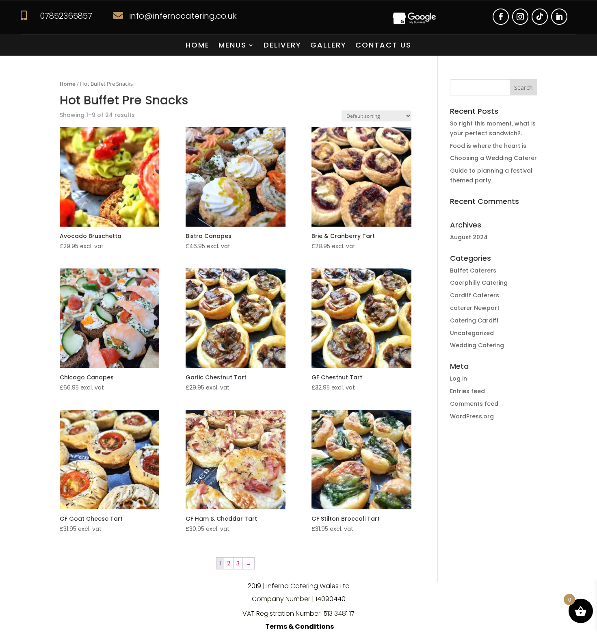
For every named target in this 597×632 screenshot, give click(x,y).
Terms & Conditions (299, 626)
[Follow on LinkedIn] (559, 17)
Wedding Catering (477, 345)
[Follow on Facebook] (501, 17)
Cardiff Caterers (474, 295)
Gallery (328, 46)
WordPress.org (472, 416)
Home (198, 46)
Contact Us (383, 46)
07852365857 (66, 16)
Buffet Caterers (473, 270)
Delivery (282, 46)
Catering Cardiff (474, 320)
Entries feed (467, 391)
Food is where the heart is (488, 146)
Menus (232, 46)
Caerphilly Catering (479, 283)
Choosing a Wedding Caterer (493, 158)
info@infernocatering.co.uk (183, 16)
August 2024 (469, 237)
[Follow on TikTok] (540, 17)
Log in (458, 378)
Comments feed (474, 404)
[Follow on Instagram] (520, 17)
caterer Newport (475, 308)
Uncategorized (472, 333)
